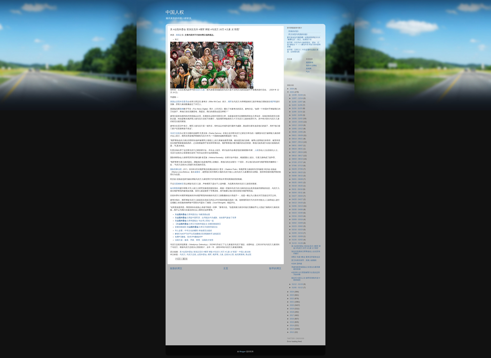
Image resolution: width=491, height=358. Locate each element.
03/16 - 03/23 (297, 216)
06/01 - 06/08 (297, 179)
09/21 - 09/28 (297, 135)
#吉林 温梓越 (296, 264)
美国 (178, 35)
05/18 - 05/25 (297, 186)
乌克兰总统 (175, 133)
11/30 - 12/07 (297, 102)
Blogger (242, 351)
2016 (292, 319)
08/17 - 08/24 (297, 152)
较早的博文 (275, 268)
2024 (292, 292)
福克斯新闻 (175, 188)
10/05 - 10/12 (297, 129)
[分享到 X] (181, 259)
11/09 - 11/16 (297, 112)
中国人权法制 (244, 252)
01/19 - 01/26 (297, 243)
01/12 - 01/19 (297, 284)
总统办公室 (229, 254)
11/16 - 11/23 (297, 108)
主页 (225, 268)
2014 (292, 325)
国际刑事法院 (176, 169)
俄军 (230, 102)
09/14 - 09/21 (297, 139)
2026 (292, 89)
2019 (292, 309)
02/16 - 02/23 (297, 230)
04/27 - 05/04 (297, 196)
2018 (292, 312)
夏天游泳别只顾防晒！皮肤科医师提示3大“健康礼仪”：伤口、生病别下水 (303, 38)
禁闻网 (308, 69)
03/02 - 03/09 (297, 223)
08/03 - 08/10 (297, 159)
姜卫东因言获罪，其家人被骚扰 (303, 260)
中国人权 (175, 12)
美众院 (248, 254)
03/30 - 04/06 (297, 209)
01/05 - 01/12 (297, 288)
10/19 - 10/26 (297, 122)
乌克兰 (198, 90)
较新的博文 (176, 268)
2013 (292, 329)
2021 (292, 302)
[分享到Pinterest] (186, 259)
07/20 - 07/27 (297, 162)
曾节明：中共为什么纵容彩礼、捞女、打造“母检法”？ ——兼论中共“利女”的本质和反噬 (304, 45)
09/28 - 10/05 (297, 132)
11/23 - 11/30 (297, 105)
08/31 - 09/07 (297, 146)
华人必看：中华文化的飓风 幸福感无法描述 (193, 231)
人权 (256, 150)
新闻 (182, 109)
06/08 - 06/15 (297, 176)
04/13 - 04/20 (297, 203)
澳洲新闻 (309, 62)
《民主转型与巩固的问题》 (298, 34)
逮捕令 (197, 172)
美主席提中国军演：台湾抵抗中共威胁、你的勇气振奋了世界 (205, 218)
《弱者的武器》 (293, 31)
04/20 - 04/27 (297, 199)
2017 (292, 315)
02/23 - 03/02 (297, 226)
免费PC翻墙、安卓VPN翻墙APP (189, 237)
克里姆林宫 (179, 184)
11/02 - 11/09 (297, 115)
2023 (292, 295)
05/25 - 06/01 (297, 182)
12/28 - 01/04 (297, 95)
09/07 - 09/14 (297, 142)
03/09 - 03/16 (297, 219)
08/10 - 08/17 (297, 156)
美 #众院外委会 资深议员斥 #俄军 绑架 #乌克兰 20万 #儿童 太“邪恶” (208, 252)
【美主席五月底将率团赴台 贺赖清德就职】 (198, 224)
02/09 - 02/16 (297, 233)
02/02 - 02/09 (297, 236)
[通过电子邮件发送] (176, 259)
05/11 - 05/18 (297, 189)
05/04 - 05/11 (297, 193)
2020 (292, 305)
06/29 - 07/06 (297, 169)
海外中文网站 (311, 66)
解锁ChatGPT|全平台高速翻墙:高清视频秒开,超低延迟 (198, 234)
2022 (292, 299)
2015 (292, 322)
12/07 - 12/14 (297, 98)
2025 (292, 92)
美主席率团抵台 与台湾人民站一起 (194, 221)
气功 (308, 72)
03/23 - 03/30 (297, 213)
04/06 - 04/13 (297, 206)
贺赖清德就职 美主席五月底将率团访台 (196, 227)
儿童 (203, 90)
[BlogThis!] (179, 259)
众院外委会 (202, 254)
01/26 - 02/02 (297, 240)
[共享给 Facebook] (184, 259)
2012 (292, 332)
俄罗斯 (273, 102)
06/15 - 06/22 (297, 172)
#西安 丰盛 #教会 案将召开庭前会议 (305, 257)
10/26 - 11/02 (297, 119)
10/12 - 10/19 (297, 125)
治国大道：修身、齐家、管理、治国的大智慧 (194, 240)
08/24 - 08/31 (297, 149)
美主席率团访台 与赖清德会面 (192, 214)
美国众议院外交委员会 (179, 102)
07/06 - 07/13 (297, 166)
